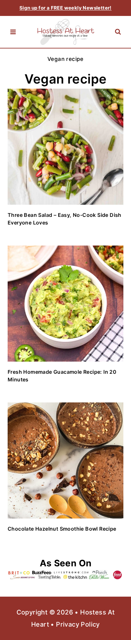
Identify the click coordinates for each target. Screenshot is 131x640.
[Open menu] (13, 31)
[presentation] (65, 147)
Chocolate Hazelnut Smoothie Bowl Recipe (62, 529)
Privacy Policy (78, 624)
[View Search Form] (117, 32)
